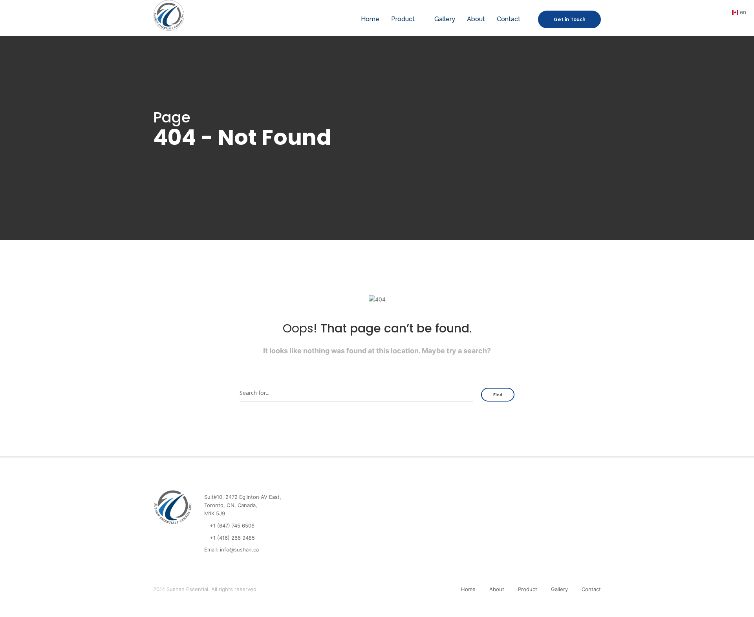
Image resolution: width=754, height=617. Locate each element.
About (476, 19)
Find (497, 394)
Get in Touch (570, 19)
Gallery (444, 19)
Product (403, 19)
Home (370, 19)
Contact (508, 19)
